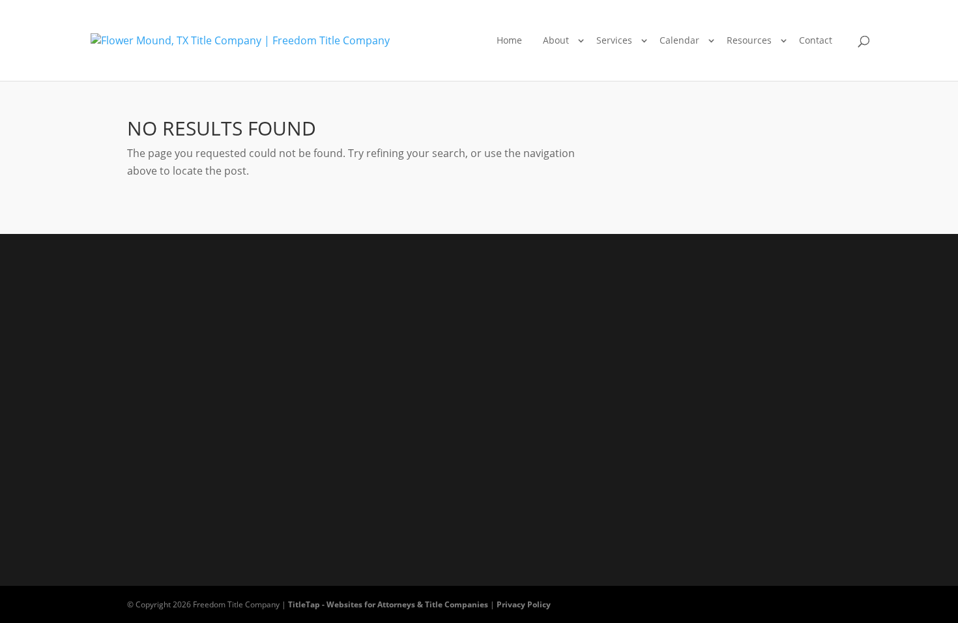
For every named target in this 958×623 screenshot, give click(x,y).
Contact (815, 40)
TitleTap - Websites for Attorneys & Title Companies (388, 604)
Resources (749, 40)
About (556, 40)
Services (614, 40)
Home (509, 40)
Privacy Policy (524, 604)
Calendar (679, 40)
